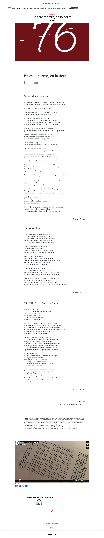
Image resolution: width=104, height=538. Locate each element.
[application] (74, 8)
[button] (86, 8)
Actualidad (52, 14)
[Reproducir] (72, 8)
